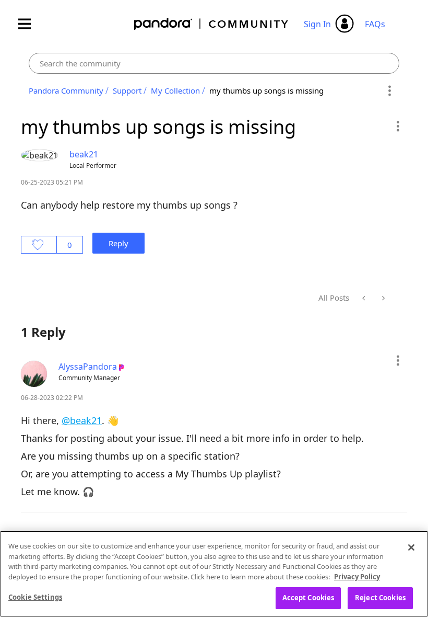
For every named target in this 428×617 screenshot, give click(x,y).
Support (127, 90)
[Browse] (29, 24)
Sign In (317, 24)
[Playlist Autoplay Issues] (382, 298)
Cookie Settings (35, 597)
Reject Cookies (380, 597)
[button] (397, 126)
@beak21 (82, 420)
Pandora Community (212, 24)
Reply (118, 243)
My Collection (175, 90)
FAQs (375, 24)
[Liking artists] (364, 298)
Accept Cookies (308, 597)
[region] (214, 574)
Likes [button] (38, 244)
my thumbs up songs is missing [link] (266, 90)
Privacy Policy (357, 576)
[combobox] (214, 63)
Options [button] (389, 91)
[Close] (411, 547)
